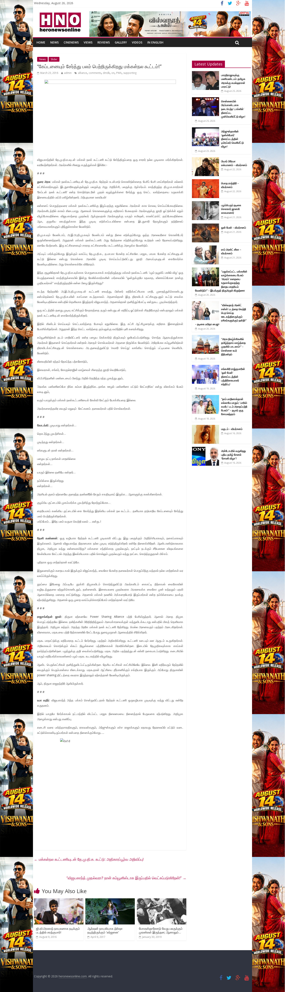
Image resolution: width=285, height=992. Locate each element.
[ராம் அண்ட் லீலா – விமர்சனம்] (205, 248)
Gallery (121, 42)
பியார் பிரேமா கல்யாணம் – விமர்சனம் (234, 163)
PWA (119, 73)
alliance (82, 73)
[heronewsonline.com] (59, 14)
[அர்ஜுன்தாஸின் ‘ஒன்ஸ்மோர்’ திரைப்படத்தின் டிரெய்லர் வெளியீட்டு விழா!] (205, 130)
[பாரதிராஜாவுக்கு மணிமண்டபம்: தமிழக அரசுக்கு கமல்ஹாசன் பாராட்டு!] (205, 73)
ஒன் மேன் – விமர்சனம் (233, 227)
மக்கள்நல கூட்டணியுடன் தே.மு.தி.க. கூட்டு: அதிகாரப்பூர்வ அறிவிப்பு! (89, 859)
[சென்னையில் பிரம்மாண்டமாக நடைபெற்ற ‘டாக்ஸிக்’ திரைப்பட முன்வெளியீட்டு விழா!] (205, 99)
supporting (129, 73)
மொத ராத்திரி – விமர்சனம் (230, 185)
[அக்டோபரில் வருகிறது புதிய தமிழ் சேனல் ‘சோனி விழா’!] (205, 449)
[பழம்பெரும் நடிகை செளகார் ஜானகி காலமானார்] (205, 203)
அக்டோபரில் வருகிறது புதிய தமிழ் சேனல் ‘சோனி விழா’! (233, 454)
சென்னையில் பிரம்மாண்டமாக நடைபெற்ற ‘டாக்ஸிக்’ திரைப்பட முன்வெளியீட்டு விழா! (233, 108)
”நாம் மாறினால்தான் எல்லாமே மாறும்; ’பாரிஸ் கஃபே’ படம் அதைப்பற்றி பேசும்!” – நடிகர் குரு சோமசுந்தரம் (234, 406)
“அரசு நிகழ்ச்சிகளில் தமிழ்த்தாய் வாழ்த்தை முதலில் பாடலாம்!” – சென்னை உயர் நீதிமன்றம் (233, 346)
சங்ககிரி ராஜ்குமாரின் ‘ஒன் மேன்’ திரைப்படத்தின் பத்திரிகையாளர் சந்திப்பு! (233, 376)
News (54, 42)
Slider (54, 59)
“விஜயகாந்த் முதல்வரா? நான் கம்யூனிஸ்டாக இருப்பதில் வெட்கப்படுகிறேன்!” (126, 877)
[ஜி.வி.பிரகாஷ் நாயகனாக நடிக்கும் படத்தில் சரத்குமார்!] (58, 901)
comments (95, 73)
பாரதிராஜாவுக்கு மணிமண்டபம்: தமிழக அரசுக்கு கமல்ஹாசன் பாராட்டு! (233, 80)
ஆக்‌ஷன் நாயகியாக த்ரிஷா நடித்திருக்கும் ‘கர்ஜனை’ (105, 930)
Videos (137, 42)
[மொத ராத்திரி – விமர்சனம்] (205, 181)
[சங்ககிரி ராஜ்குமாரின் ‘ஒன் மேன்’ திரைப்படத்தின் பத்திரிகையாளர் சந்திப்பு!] (205, 367)
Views (88, 42)
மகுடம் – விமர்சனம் (231, 429)
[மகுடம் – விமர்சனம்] (205, 427)
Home (41, 42)
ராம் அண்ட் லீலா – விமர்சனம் (231, 251)
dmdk (106, 73)
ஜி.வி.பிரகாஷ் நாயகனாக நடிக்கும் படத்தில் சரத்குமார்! (58, 930)
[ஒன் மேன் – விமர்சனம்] (205, 226)
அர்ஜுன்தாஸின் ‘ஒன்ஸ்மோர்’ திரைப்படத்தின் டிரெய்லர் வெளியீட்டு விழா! (232, 138)
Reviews (103, 42)
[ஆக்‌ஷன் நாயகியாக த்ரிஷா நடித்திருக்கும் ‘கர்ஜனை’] (110, 901)
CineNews (71, 42)
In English (155, 42)
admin (68, 73)
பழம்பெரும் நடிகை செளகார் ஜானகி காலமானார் (231, 209)
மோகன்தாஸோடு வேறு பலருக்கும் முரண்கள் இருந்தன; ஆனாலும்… (161, 930)
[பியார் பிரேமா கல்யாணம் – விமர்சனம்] (205, 159)
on (113, 73)
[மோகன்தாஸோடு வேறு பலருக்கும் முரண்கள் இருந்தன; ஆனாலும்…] (161, 901)
